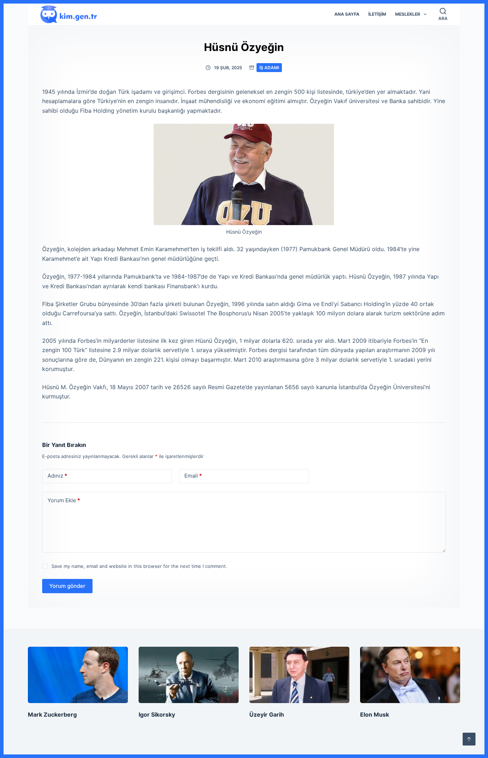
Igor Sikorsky (157, 714)
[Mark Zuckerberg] (78, 675)
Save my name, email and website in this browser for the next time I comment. (139, 566)
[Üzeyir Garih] (299, 675)
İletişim (377, 14)
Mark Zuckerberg (52, 714)
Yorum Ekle (64, 500)
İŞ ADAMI (269, 67)
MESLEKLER (407, 14)
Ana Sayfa (346, 14)
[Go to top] (469, 739)
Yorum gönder (67, 586)
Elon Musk (374, 714)
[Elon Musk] (410, 675)
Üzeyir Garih (266, 714)
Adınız (57, 475)
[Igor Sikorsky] (189, 675)
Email (193, 475)
